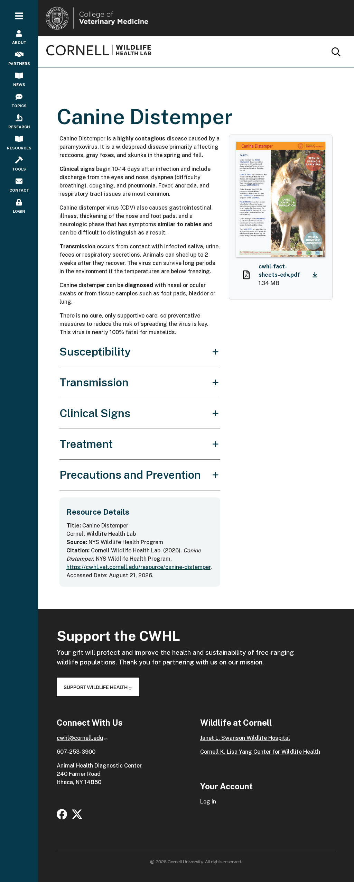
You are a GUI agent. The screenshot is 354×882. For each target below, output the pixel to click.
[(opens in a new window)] (62, 813)
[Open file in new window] (246, 276)
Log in (208, 801)
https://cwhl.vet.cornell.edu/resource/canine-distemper (138, 567)
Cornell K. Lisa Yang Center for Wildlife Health (260, 751)
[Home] (101, 50)
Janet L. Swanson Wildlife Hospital (245, 738)
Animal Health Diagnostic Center (99, 765)
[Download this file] (316, 275)
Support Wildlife (96, 687)
